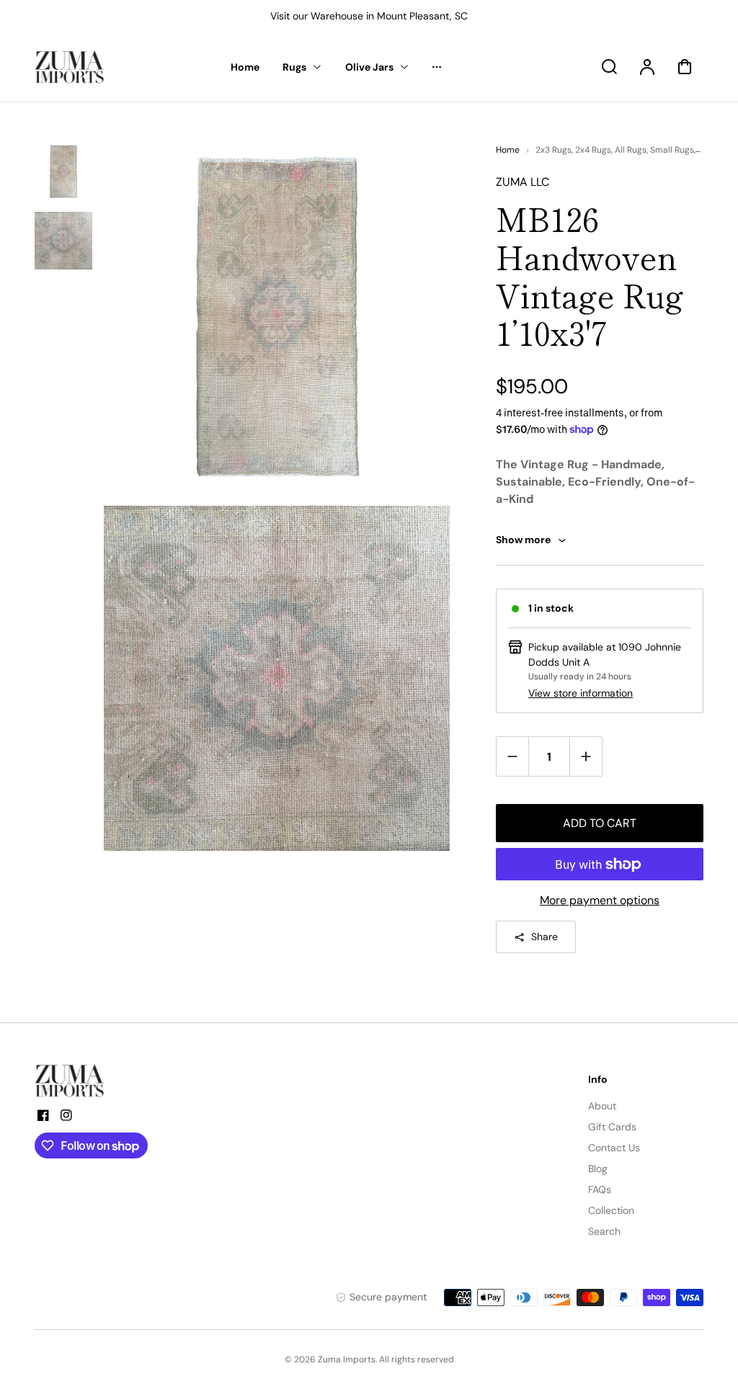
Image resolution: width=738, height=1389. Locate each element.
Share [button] (544, 936)
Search (604, 1231)
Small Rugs (672, 150)
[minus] (513, 756)
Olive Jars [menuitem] (369, 67)
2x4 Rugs (593, 150)
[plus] (585, 756)
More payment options (599, 900)
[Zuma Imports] (107, 1080)
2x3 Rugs (553, 150)
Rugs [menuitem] (294, 67)
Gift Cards (612, 1126)
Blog (598, 1168)
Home (508, 150)
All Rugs (630, 150)
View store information (580, 693)
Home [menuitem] (245, 67)
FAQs (599, 1189)
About (602, 1105)
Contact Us (614, 1147)
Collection (611, 1210)
